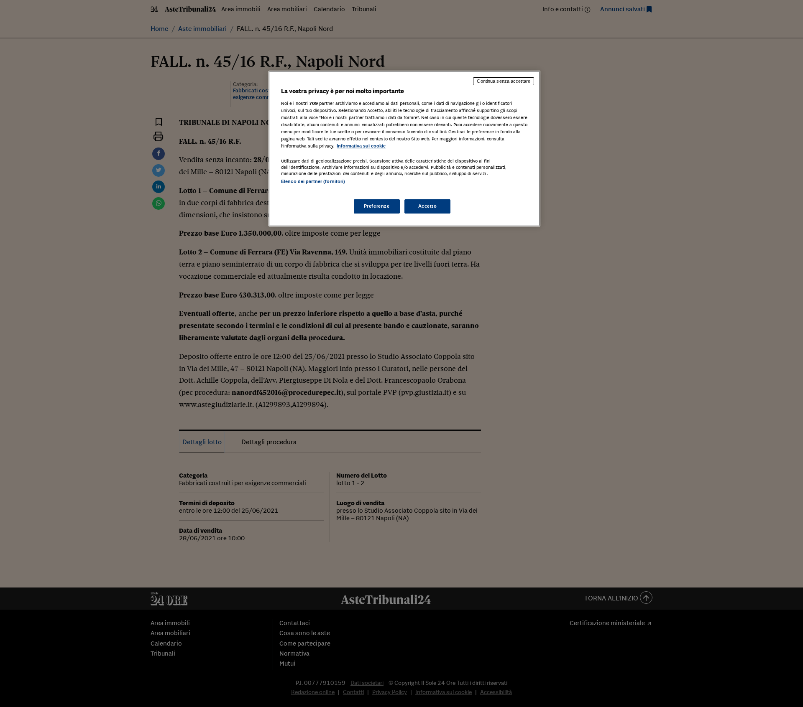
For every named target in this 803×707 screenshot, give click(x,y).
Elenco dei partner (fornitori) (313, 181)
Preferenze (377, 206)
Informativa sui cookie (361, 145)
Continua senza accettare (503, 81)
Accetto (427, 206)
